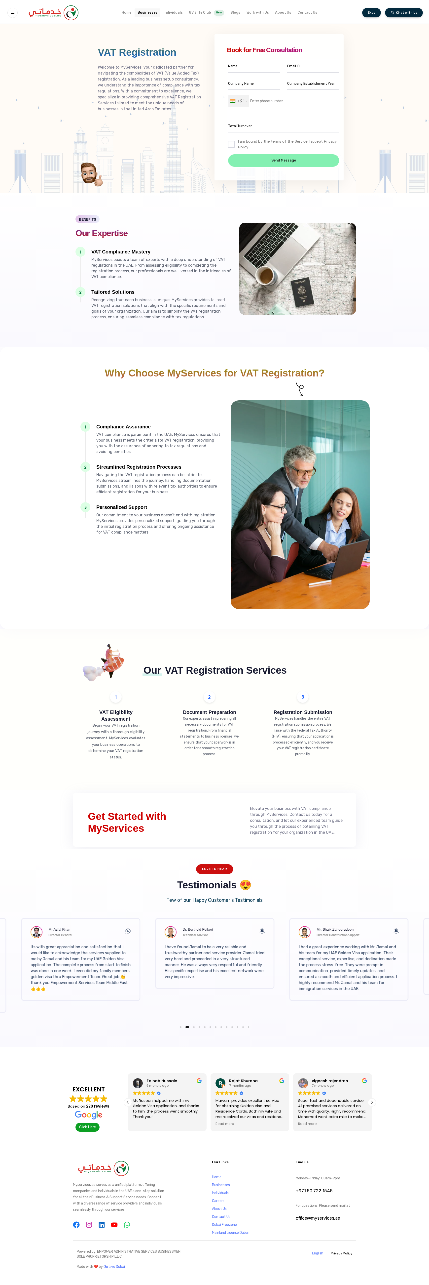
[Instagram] (89, 1224)
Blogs (235, 12)
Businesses (147, 12)
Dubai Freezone (224, 1225)
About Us (283, 12)
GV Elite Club (205, 12)
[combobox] (238, 101)
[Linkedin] (101, 1224)
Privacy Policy (341, 1253)
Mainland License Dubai (230, 1233)
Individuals (173, 12)
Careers (218, 1201)
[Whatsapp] (127, 1224)
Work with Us (258, 12)
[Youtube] (114, 1224)
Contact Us (307, 12)
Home (126, 12)
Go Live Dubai (114, 1267)
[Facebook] (76, 1224)
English (317, 1253)
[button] (13, 13)
